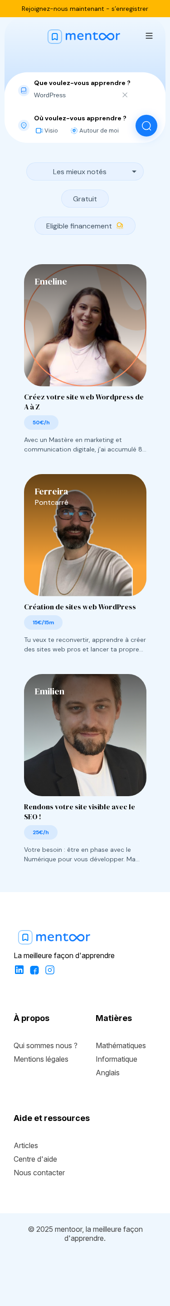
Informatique (116, 1059)
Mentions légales (41, 1059)
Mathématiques (121, 1045)
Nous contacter (39, 1172)
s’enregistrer (130, 9)
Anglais (108, 1072)
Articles (26, 1145)
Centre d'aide (35, 1159)
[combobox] (75, 95)
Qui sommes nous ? (46, 1045)
